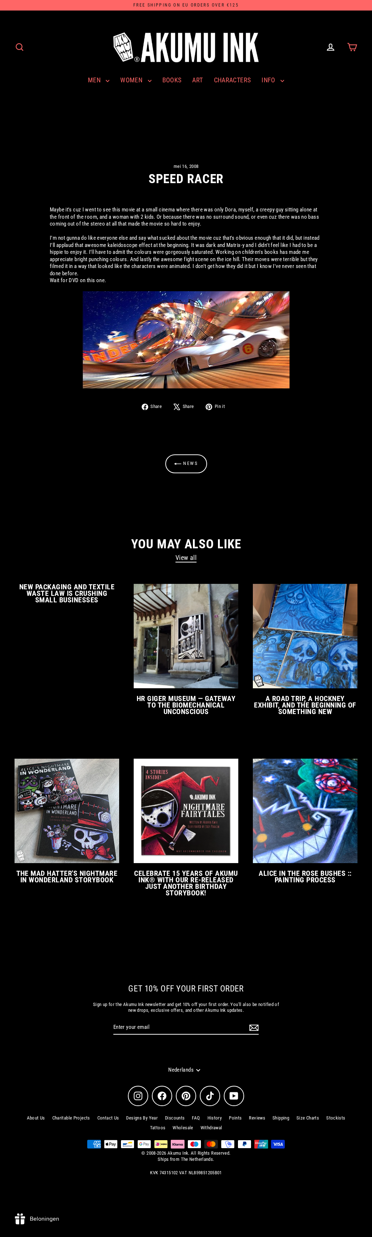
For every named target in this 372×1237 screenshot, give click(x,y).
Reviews (257, 1118)
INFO (269, 80)
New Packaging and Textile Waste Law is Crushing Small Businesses (66, 593)
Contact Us (108, 1118)
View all (186, 557)
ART (197, 80)
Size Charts (307, 1118)
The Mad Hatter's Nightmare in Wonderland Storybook (67, 876)
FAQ (196, 1118)
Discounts (175, 1118)
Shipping (280, 1118)
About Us (36, 1118)
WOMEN (132, 80)
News (189, 463)
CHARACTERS (232, 80)
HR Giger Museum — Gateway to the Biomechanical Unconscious (186, 705)
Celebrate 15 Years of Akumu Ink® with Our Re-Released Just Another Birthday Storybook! (186, 883)
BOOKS (172, 80)
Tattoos (158, 1127)
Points (235, 1118)
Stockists (335, 1118)
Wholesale (183, 1127)
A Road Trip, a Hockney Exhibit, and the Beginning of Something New (305, 705)
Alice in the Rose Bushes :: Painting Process (305, 876)
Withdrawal (211, 1127)
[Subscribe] (253, 1028)
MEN (95, 80)
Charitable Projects (71, 1118)
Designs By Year (142, 1118)
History (214, 1118)
